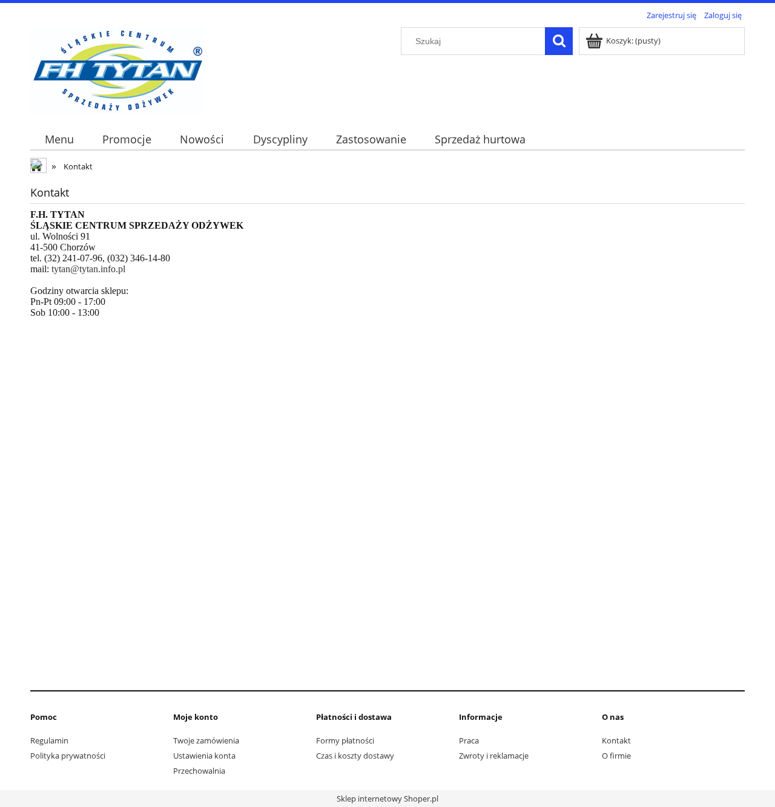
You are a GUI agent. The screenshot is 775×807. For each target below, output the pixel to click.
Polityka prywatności (67, 755)
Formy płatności (345, 740)
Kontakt (616, 740)
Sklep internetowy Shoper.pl (387, 798)
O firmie (616, 755)
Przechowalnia (199, 770)
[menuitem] (59, 139)
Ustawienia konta (204, 755)
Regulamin (49, 740)
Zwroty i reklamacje (494, 755)
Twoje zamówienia (206, 740)
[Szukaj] (559, 41)
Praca (469, 740)
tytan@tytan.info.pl (88, 269)
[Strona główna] (117, 68)
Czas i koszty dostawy (355, 755)
